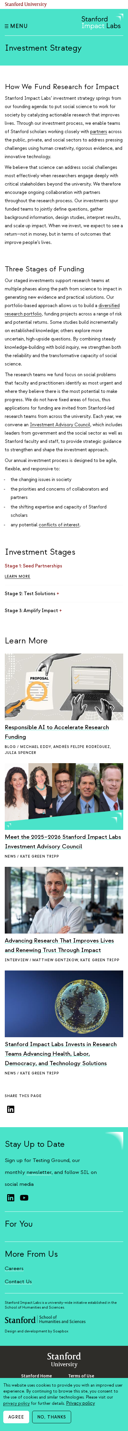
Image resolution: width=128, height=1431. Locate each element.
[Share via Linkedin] (11, 1109)
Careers (14, 1268)
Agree (16, 1417)
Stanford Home (36, 1376)
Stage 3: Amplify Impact (33, 611)
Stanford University (26, 4)
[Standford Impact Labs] (102, 28)
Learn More (17, 576)
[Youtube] (24, 1198)
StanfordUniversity (64, 1361)
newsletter (38, 1172)
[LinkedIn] (11, 1198)
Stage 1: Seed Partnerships (35, 566)
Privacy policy (80, 1403)
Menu (19, 26)
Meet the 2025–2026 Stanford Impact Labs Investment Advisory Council (63, 841)
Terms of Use (81, 1376)
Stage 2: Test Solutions (32, 594)
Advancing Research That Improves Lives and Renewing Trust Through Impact (59, 945)
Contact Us (18, 1281)
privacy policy (16, 1403)
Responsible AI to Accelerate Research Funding (57, 732)
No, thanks (51, 1417)
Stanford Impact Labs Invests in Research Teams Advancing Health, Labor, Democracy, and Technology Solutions (61, 1053)
